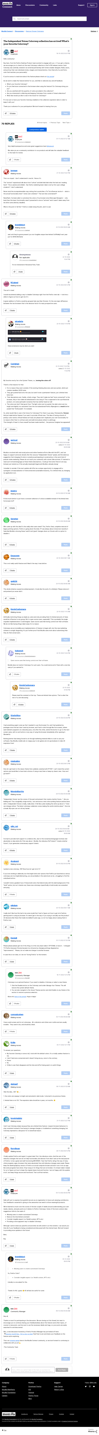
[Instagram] (90, 1386)
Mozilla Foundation (9, 1392)
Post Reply (62, 1370)
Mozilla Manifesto (8, 1390)
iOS (29, 1390)
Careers (4, 1396)
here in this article (20, 996)
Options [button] (93, 31)
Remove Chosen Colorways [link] (35, 31)
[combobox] (49, 18)
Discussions (30, 5)
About (4, 1386)
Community (44, 5)
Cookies (61, 1414)
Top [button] (5, 1430)
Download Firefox (34, 1386)
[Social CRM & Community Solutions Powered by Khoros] (92, 1431)
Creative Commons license (70, 1421)
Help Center (58, 1386)
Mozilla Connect (7, 5)
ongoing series (14, 1340)
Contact (72, 1414)
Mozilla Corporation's (11, 1419)
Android (31, 1392)
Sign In (92, 5)
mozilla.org (24, 1414)
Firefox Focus (33, 1396)
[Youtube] (94, 1386)
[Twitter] (86, 1386)
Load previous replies (36, 129)
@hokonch (50, 146)
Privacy (51, 1414)
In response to (24, 142)
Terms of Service (38, 1414)
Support (81, 5)
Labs (55, 5)
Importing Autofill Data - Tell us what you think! (19, 1334)
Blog (30, 1399)
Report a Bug (59, 1390)
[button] (6, 113)
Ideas (18, 5)
